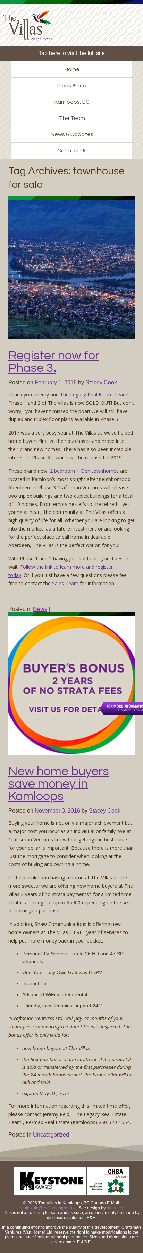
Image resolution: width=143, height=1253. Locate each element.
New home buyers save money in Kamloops (58, 784)
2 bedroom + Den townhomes (84, 470)
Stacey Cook (101, 382)
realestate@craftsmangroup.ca (49, 1208)
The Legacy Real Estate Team (93, 394)
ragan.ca (115, 1208)
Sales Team (65, 583)
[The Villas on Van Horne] (30, 28)
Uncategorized (51, 1135)
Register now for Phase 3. (53, 362)
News (40, 609)
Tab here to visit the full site (72, 53)
